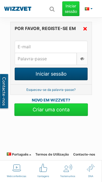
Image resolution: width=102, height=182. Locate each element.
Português (20, 154)
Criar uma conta (51, 109)
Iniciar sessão (71, 9)
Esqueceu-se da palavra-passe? (51, 90)
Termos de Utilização (52, 154)
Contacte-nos (84, 154)
